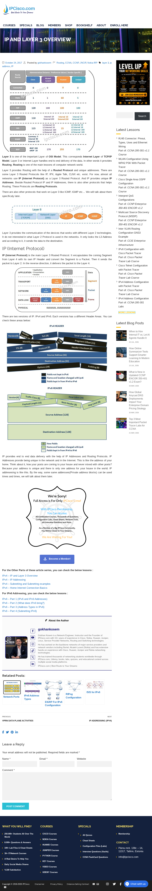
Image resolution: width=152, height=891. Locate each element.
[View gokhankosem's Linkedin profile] (32, 664)
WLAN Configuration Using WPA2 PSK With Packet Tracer (133, 163)
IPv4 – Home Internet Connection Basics (24, 587)
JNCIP (83, 62)
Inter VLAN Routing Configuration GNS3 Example (129, 232)
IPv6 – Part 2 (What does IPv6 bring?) (23, 603)
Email (43, 758)
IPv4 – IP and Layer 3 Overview (20, 575)
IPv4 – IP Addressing (14, 579)
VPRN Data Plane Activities (17, 720)
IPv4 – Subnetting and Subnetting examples (26, 583)
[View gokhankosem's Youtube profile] (32, 637)
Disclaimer (39, 884)
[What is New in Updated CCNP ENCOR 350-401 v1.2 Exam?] (121, 375)
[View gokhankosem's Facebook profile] (32, 631)
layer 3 (105, 62)
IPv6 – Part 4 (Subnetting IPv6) (19, 611)
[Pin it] (12, 732)
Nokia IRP (92, 62)
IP (12, 66)
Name (6, 758)
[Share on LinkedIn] (16, 732)
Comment (8, 770)
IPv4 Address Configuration (133, 298)
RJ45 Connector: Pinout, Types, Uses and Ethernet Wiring (132, 142)
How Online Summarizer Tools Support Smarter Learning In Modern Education (139, 355)
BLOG (40, 25)
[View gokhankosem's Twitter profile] (32, 657)
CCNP (76, 62)
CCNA (68, 62)
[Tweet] (8, 732)
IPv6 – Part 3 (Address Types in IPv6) (23, 607)
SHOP (68, 25)
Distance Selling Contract (78, 884)
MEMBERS (54, 25)
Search (142, 116)
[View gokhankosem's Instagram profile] (32, 644)
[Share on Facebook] (3, 732)
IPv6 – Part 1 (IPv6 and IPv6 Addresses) (24, 599)
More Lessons (127, 312)
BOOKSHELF (84, 25)
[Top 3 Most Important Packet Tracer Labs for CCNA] (121, 422)
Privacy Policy (56, 884)
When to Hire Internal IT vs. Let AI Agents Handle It (139, 334)
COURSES (9, 25)
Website (81, 758)
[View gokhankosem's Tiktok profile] (32, 651)
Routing (60, 62)
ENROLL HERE (119, 25)
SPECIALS (26, 25)
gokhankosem (44, 62)
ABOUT (101, 25)
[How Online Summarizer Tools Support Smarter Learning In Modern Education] (121, 352)
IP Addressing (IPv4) (100, 720)
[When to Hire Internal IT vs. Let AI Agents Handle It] (121, 335)
